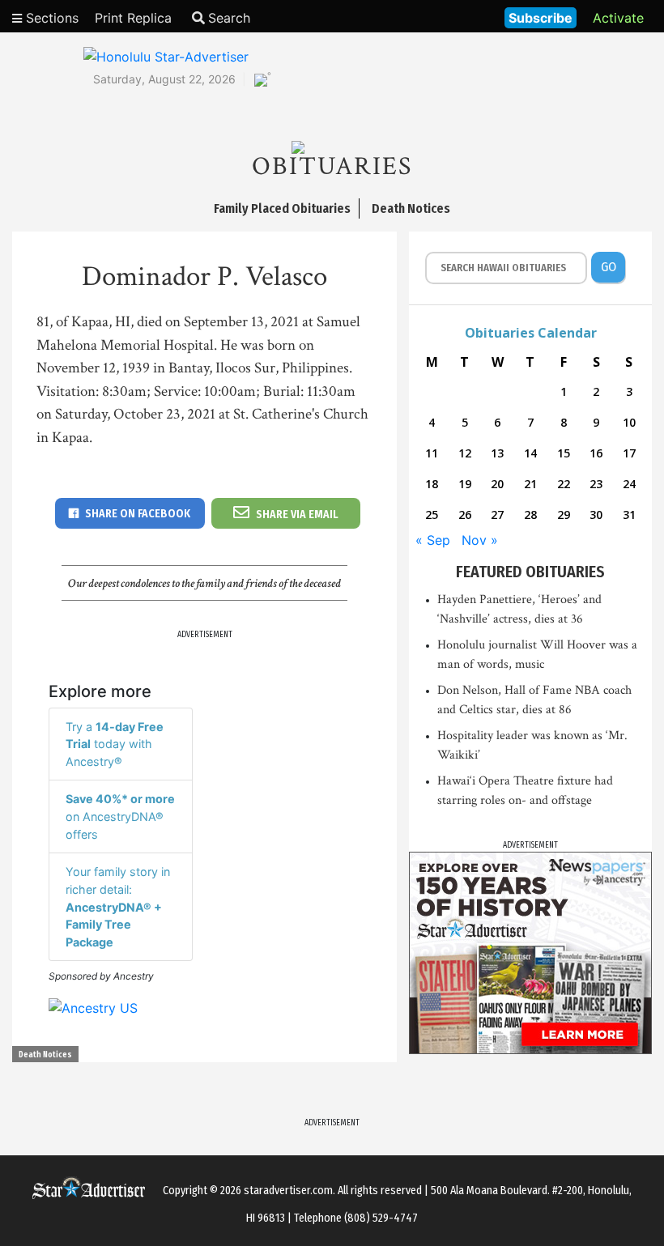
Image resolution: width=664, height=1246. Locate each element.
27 (497, 514)
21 (530, 483)
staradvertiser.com (288, 1190)
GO (608, 266)
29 (563, 514)
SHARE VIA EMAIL (297, 514)
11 (431, 453)
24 (629, 483)
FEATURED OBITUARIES (530, 571)
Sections (50, 18)
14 (530, 453)
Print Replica (133, 18)
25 (431, 514)
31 (629, 514)
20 (497, 483)
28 (530, 514)
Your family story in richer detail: (118, 906)
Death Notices (45, 1055)
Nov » (480, 540)
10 (629, 422)
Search (229, 18)
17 (629, 453)
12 (464, 453)
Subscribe (540, 18)
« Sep (432, 540)
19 (464, 483)
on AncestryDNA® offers (120, 816)
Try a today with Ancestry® (115, 744)
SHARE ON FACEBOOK (137, 514)
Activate (618, 18)
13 (497, 453)
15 (563, 453)
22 (563, 483)
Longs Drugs (444, 16)
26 (464, 514)
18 (431, 483)
